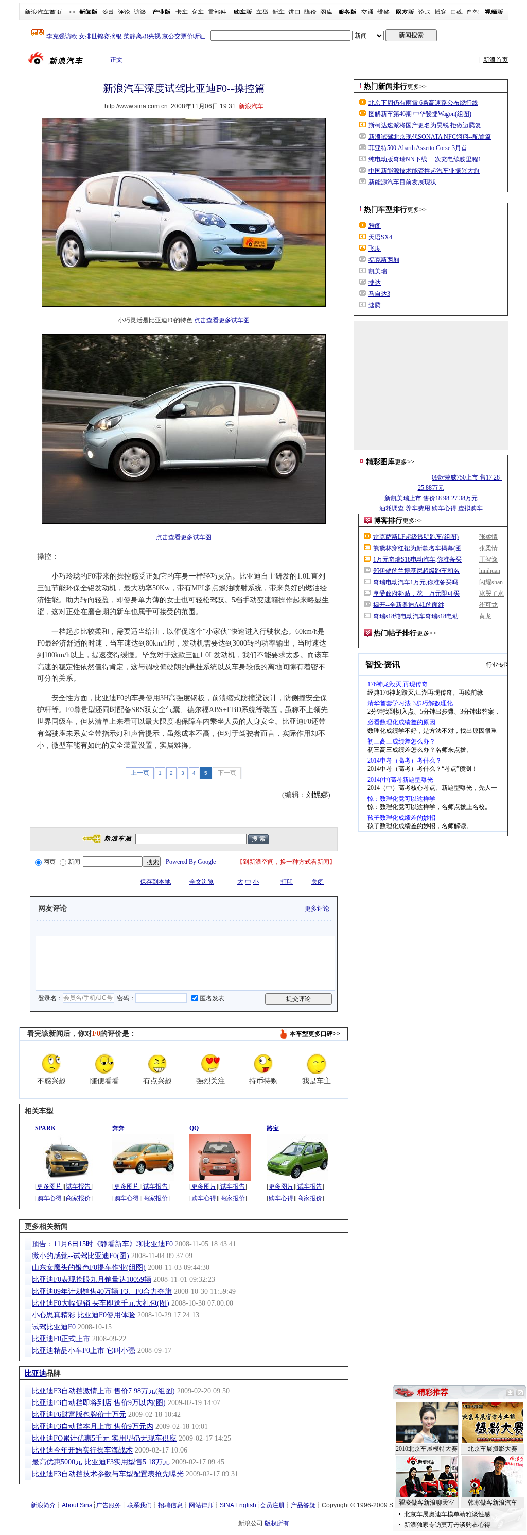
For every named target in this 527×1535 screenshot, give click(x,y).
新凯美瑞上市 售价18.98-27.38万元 (431, 498)
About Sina (77, 1505)
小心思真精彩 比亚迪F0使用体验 (83, 1315)
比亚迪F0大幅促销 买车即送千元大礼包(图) (100, 1303)
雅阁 (374, 225)
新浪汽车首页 (43, 12)
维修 (383, 12)
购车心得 (49, 1198)
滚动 (108, 12)
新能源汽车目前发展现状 (402, 182)
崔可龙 (488, 604)
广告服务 (108, 1505)
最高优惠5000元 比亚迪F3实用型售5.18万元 (101, 1462)
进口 (294, 12)
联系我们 (139, 1505)
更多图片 (49, 1186)
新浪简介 (43, 1505)
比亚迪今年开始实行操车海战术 (82, 1450)
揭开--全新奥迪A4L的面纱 (408, 604)
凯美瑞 (377, 271)
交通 (367, 12)
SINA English (238, 1505)
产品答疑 (303, 1505)
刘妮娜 (317, 795)
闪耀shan (491, 582)
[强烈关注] (210, 1063)
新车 (278, 12)
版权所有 (277, 1523)
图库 (326, 12)
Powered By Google (191, 861)
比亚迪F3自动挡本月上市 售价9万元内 (92, 1426)
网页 (49, 861)
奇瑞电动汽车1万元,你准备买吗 (415, 582)
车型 (262, 12)
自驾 (472, 12)
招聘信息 (170, 1505)
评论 (124, 12)
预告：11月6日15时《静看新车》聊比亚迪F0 (102, 1244)
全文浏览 (201, 881)
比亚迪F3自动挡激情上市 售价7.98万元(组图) (103, 1391)
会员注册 (272, 1505)
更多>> (417, 86)
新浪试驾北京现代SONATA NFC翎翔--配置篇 (429, 136)
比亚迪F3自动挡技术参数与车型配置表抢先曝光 (108, 1474)
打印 (286, 881)
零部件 (217, 12)
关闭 (317, 881)
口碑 (456, 12)
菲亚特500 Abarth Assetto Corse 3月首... (420, 148)
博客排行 (388, 520)
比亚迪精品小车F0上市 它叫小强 (83, 1351)
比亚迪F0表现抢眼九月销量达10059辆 (91, 1279)
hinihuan (489, 570)
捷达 (374, 282)
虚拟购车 (470, 508)
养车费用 (418, 508)
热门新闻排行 (385, 86)
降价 (310, 12)
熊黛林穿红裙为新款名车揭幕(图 (417, 548)
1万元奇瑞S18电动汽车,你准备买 (417, 559)
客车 (197, 12)
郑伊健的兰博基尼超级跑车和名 (416, 570)
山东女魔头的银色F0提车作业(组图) (89, 1268)
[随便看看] (104, 1063)
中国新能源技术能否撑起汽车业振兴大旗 (424, 170)
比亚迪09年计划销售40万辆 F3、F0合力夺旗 (102, 1291)
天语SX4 (380, 237)
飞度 (374, 248)
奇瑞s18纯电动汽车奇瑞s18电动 (416, 616)
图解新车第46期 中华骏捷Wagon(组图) (419, 114)
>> (72, 12)
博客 (440, 12)
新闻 (74, 861)
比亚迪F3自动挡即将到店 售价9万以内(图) (99, 1403)
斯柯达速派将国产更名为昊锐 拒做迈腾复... (427, 125)
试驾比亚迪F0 (54, 1327)
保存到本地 (155, 881)
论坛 (424, 12)
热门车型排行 (385, 209)
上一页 (140, 773)
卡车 (181, 12)
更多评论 (317, 908)
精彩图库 (380, 462)
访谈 (140, 12)
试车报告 (78, 1186)
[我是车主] (316, 1063)
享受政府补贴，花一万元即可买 (416, 593)
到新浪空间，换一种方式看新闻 (286, 861)
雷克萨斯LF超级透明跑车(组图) (416, 536)
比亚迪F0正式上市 (61, 1339)
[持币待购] (263, 1063)
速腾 (374, 305)
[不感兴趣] (51, 1063)
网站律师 (201, 1505)
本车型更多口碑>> (315, 1033)
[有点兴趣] (157, 1063)
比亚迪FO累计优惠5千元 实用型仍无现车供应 (104, 1438)
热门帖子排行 (395, 633)
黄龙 (485, 616)
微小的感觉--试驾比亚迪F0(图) (80, 1256)
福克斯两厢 (383, 259)
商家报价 (78, 1198)
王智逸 (488, 559)
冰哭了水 (491, 593)
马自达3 (379, 294)
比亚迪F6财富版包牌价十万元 (79, 1414)
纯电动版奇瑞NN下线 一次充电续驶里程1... (427, 159)
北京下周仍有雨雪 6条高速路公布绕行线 (423, 102)
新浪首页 (495, 59)
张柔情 (488, 536)
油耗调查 (391, 508)
